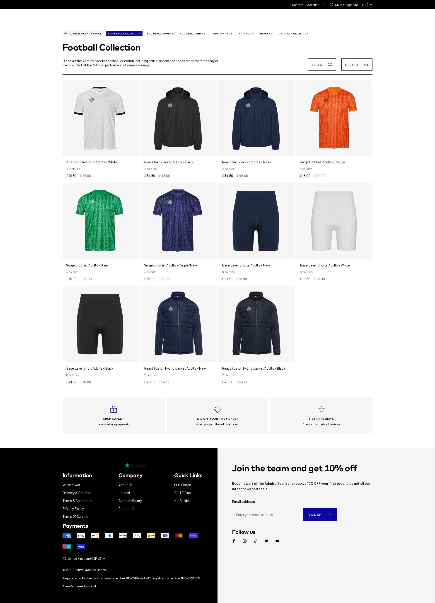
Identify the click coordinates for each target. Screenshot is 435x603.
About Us (125, 484)
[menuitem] (234, 541)
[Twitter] (266, 541)
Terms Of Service (75, 516)
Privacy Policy (73, 508)
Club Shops (182, 484)
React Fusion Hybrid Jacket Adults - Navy (175, 368)
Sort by (352, 65)
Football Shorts (160, 33)
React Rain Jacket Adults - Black (168, 162)
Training (266, 33)
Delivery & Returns (76, 492)
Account (313, 5)
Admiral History (130, 500)
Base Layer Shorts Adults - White (325, 265)
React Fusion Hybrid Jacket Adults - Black (253, 368)
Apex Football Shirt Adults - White (91, 162)
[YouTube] (277, 541)
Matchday (246, 33)
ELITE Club (182, 492)
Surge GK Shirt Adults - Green (87, 265)
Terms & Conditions (77, 500)
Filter (317, 65)
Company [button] (130, 475)
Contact (298, 5)
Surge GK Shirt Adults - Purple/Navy (171, 265)
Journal (124, 492)
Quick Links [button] (188, 475)
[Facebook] (234, 541)
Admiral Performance (85, 33)
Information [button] (77, 475)
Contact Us (126, 508)
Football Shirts (192, 33)
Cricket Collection (294, 33)
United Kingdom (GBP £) (351, 5)
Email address (243, 501)
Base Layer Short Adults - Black (90, 368)
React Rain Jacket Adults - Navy (246, 162)
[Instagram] (244, 541)
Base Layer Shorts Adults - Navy (246, 265)
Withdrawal (71, 484)
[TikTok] (255, 541)
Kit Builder (182, 500)
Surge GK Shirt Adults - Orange (322, 162)
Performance (222, 33)
